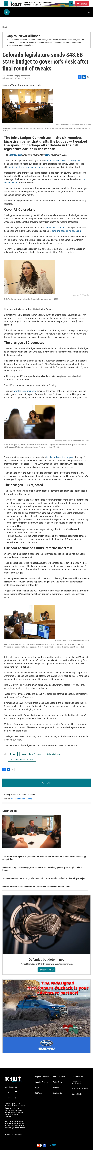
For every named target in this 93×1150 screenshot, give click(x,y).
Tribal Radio (57, 1082)
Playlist (37, 1088)
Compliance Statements (76, 1082)
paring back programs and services (26, 167)
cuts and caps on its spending (66, 231)
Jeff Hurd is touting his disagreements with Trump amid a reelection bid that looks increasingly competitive (44, 857)
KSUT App (38, 1093)
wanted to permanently (25, 391)
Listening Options (41, 1082)
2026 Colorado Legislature (21, 759)
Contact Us (57, 1093)
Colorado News (53, 754)
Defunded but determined (46, 959)
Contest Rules (77, 1094)
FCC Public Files (78, 1077)
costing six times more (56, 227)
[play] (7, 12)
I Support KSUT (46, 969)
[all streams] (89, 12)
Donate (83, 3)
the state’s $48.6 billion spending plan (63, 160)
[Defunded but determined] (46, 924)
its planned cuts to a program (60, 457)
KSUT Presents (59, 1077)
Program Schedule (42, 1077)
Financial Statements (80, 1088)
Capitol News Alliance (23, 36)
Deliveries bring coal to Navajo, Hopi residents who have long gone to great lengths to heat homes (42, 868)
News (4, 27)
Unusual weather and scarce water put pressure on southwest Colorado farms (36, 886)
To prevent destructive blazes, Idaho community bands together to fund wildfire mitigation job (43, 878)
